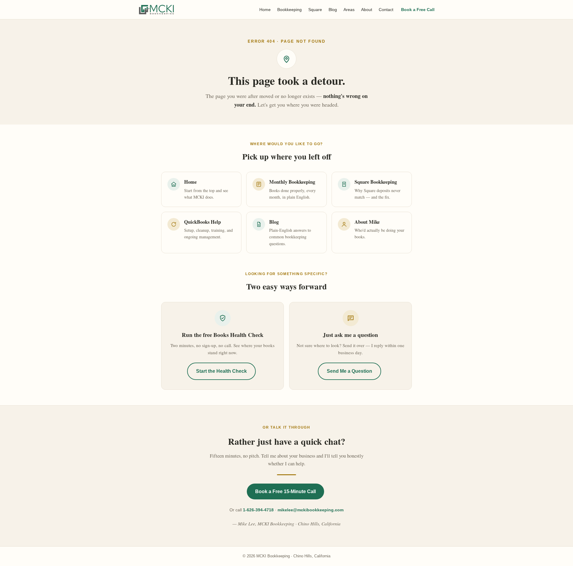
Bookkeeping (289, 9)
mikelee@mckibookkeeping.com (311, 509)
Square (315, 9)
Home (265, 9)
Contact (386, 9)
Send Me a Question (349, 371)
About (366, 9)
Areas (349, 9)
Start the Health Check (221, 371)
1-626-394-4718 (258, 509)
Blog (333, 9)
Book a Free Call (418, 9)
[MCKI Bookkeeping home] (156, 9)
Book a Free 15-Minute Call (285, 491)
